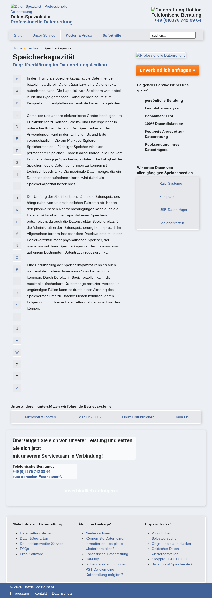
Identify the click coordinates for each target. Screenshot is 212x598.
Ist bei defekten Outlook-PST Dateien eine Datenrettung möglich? (106, 569)
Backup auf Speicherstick (172, 564)
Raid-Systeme (170, 183)
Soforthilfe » (113, 35)
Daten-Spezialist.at (42, 19)
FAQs (24, 549)
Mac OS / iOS (89, 417)
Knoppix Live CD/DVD (169, 559)
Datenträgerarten (34, 538)
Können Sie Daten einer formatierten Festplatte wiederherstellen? (105, 543)
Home (17, 48)
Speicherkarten (171, 223)
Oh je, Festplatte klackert (172, 543)
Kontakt (40, 593)
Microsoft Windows (40, 417)
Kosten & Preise (79, 35)
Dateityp (92, 559)
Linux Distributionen (138, 417)
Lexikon (33, 48)
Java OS (182, 417)
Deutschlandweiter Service (41, 543)
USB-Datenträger (173, 210)
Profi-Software (31, 554)
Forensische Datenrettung (107, 554)
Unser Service (43, 35)
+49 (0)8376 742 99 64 (177, 20)
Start (18, 35)
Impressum (20, 593)
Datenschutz (62, 593)
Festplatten (168, 196)
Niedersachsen (98, 533)
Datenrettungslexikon (37, 533)
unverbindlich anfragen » (167, 70)
